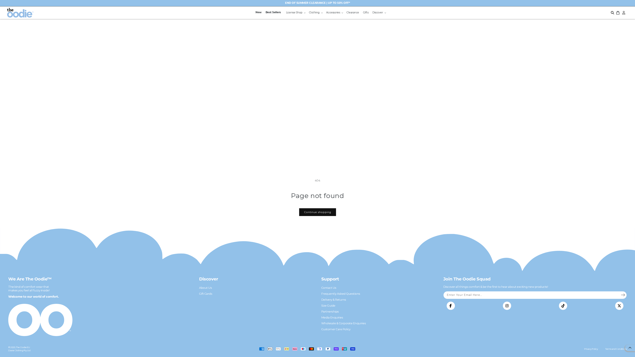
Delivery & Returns (333, 299)
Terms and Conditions (616, 349)
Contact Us (328, 287)
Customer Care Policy (336, 329)
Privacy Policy (591, 349)
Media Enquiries (332, 317)
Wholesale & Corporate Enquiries (343, 323)
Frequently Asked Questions (340, 293)
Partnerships (330, 311)
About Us (205, 287)
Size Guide (328, 305)
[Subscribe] (623, 295)
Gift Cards (205, 293)
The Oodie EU (23, 347)
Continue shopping (317, 212)
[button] (295, 12)
